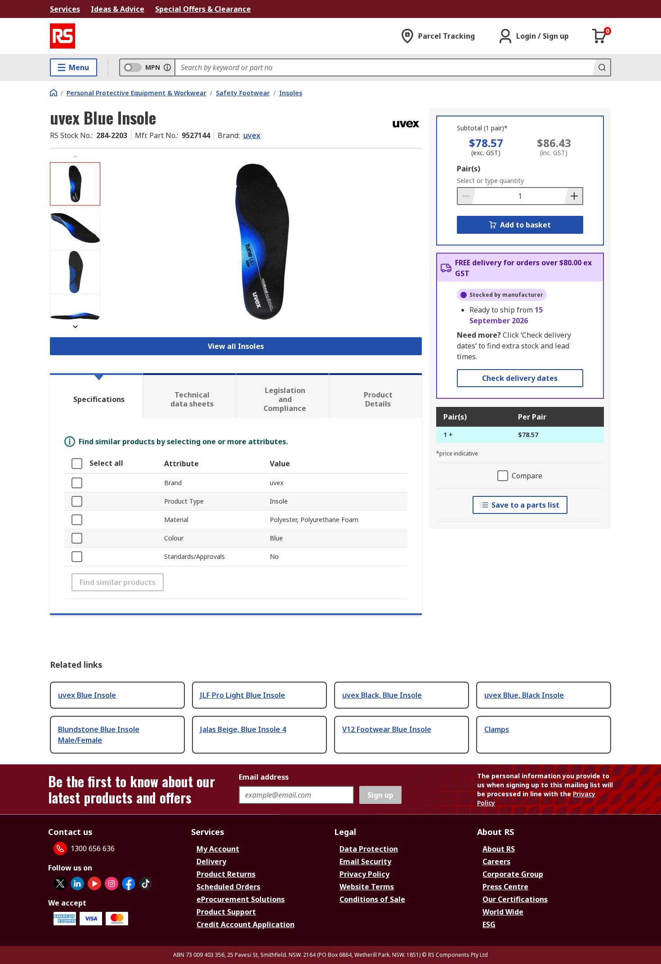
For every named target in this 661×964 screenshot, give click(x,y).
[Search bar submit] (601, 67)
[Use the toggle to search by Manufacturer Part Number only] (167, 67)
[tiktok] (145, 883)
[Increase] (573, 196)
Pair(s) (468, 169)
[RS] (62, 36)
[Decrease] (467, 196)
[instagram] (111, 883)
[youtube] (94, 883)
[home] (53, 92)
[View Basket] (599, 36)
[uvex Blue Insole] (262, 241)
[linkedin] (77, 883)
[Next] (75, 326)
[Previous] (75, 156)
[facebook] (128, 883)
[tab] (96, 395)
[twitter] (60, 883)
